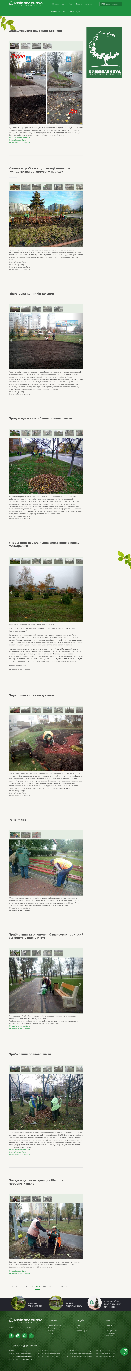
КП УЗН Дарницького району (20, 1353)
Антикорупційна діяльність (112, 1335)
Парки (71, 4)
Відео (78, 12)
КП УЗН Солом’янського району (79, 1351)
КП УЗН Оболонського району (49, 1351)
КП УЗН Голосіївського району (20, 1351)
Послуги (79, 4)
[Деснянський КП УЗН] (26, 4)
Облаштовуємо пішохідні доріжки (35, 31)
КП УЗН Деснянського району (110, 4)
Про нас (55, 4)
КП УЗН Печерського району (49, 1353)
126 (44, 1286)
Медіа (80, 1320)
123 (25, 1286)
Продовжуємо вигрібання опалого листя (40, 418)
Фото (72, 12)
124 (31, 1286)
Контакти (88, 4)
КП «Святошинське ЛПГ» (105, 1353)
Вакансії (51, 1331)
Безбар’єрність (111, 1331)
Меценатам (110, 1328)
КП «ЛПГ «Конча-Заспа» (105, 1356)
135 (61, 1286)
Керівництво (52, 1328)
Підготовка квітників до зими (31, 294)
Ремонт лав (17, 820)
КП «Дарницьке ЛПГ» (104, 1351)
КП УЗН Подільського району (49, 1356)
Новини (64, 4)
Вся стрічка (55, 12)
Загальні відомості (54, 1325)
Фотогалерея (82, 1328)
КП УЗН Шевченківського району (79, 1356)
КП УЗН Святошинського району (79, 1353)
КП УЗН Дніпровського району (20, 1359)
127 (51, 1286)
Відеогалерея (82, 1331)
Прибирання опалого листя (30, 1054)
